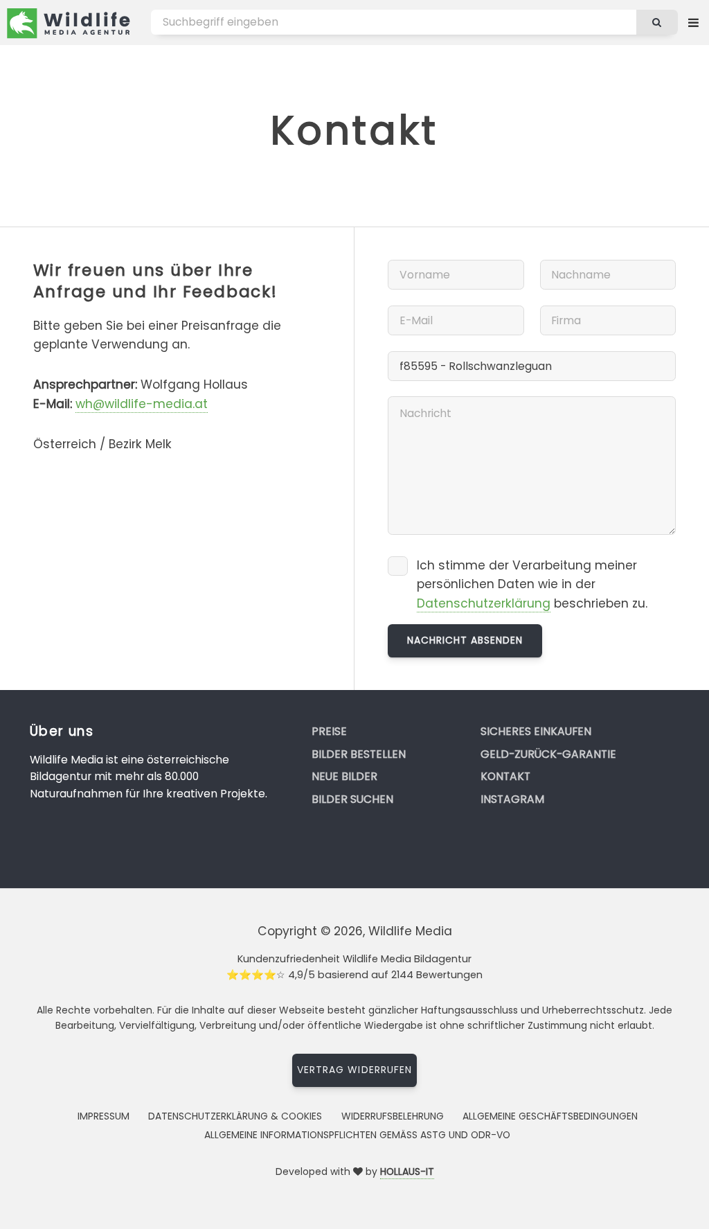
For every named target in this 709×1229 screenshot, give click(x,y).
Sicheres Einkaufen (536, 731)
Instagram (512, 799)
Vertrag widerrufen (354, 1070)
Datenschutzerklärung (483, 603)
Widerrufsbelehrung (392, 1116)
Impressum (103, 1116)
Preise (329, 731)
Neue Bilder (344, 776)
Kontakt (505, 776)
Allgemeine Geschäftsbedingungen (550, 1116)
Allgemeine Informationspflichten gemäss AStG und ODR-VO (357, 1135)
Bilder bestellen (359, 754)
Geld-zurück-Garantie (548, 754)
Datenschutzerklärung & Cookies (235, 1116)
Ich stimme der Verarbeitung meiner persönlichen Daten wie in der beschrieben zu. (532, 584)
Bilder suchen (352, 799)
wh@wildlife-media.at (141, 404)
